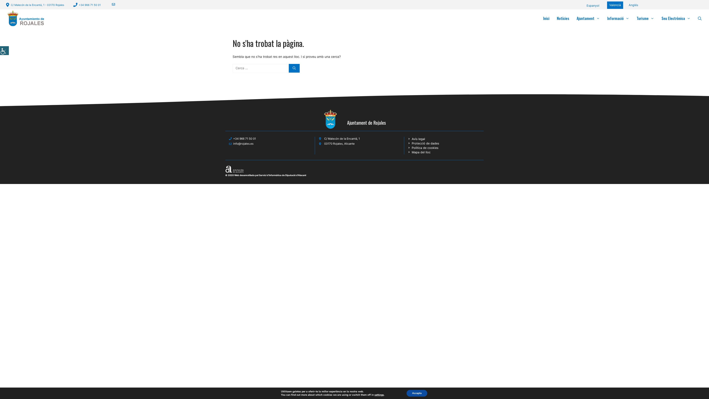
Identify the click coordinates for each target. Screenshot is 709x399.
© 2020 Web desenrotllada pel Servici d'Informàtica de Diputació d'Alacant (265, 175)
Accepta (417, 393)
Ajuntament (585, 18)
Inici (546, 18)
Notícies (563, 18)
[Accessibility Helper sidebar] (4, 50)
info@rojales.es (243, 143)
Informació (615, 18)
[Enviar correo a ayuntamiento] (111, 4)
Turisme (643, 18)
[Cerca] (294, 68)
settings (379, 395)
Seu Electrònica (673, 18)
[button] (699, 18)
